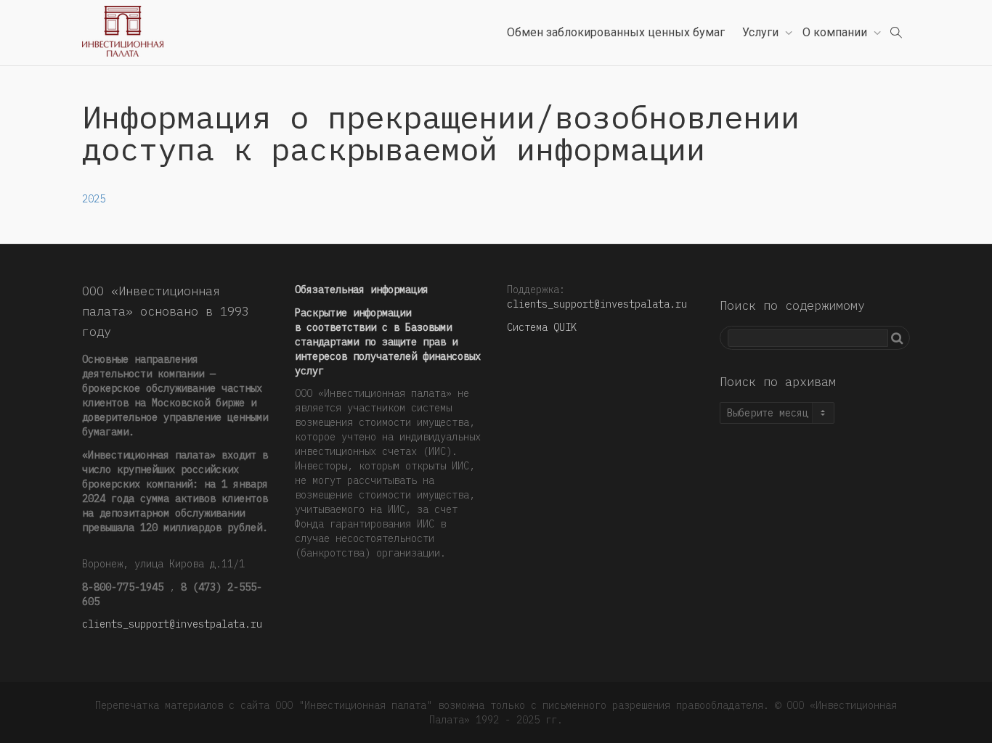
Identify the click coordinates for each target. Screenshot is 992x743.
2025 (93, 198)
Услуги (761, 32)
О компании (836, 32)
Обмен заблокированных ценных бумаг (616, 32)
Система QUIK (542, 327)
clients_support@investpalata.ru (172, 624)
